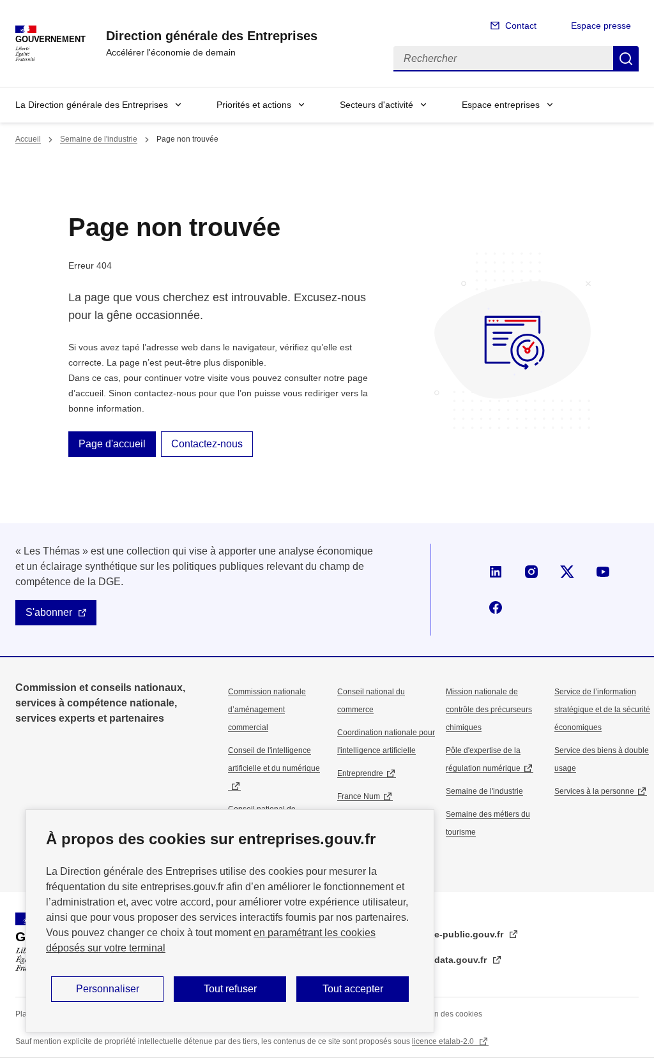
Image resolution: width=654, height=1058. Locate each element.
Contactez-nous (207, 443)
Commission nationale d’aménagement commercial (267, 709)
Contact (520, 25)
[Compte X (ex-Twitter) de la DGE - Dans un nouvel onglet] (567, 572)
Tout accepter (353, 988)
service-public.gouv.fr (457, 934)
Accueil (28, 139)
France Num (358, 796)
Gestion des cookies (447, 1014)
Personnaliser (107, 988)
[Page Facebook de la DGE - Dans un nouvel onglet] (495, 607)
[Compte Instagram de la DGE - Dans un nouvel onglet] (531, 572)
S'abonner (49, 612)
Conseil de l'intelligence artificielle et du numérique (274, 759)
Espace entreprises (501, 105)
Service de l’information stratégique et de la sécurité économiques (602, 709)
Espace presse (601, 25)
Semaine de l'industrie (98, 139)
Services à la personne (594, 791)
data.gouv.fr (461, 960)
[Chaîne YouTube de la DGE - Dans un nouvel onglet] (603, 572)
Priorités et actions (254, 105)
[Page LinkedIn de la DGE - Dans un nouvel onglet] (495, 572)
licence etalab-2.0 (444, 1041)
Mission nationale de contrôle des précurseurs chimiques (489, 709)
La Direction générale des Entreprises (91, 105)
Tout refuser (230, 988)
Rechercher (626, 58)
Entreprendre (360, 773)
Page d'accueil (112, 443)
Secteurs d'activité (376, 105)
